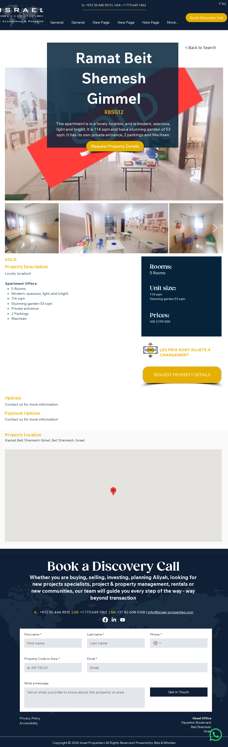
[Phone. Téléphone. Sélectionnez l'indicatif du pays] (157, 643)
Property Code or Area (41, 659)
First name (32, 634)
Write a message (36, 683)
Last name (95, 634)
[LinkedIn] (114, 620)
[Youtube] (122, 620)
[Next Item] (215, 228)
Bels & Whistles (165, 743)
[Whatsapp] (216, 735)
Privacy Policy (30, 718)
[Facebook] (105, 620)
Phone (156, 634)
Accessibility (29, 723)
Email (92, 659)
